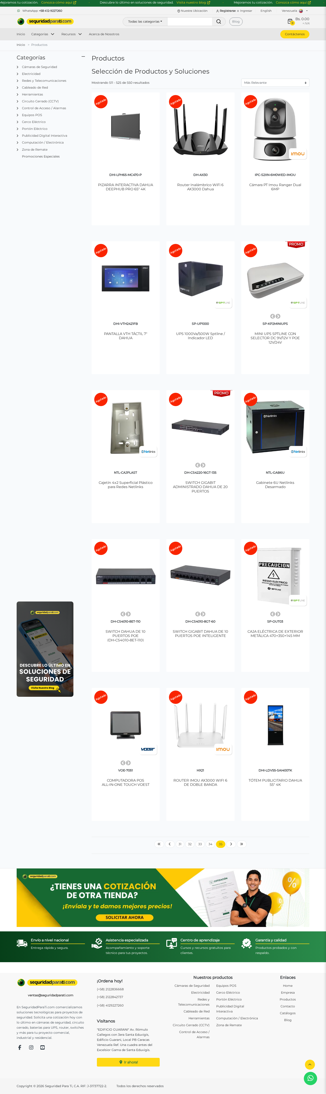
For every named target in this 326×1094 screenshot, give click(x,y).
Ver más (125, 211)
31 (180, 844)
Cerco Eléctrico (228, 993)
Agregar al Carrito (127, 201)
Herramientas (199, 1018)
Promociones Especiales (41, 156)
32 (190, 844)
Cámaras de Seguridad (192, 986)
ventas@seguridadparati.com (50, 995)
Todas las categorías (143, 21)
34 (210, 844)
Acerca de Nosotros (104, 34)
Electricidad (200, 993)
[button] (310, 1065)
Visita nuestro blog (192, 2)
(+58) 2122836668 (110, 989)
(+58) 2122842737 (110, 997)
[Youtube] (42, 1048)
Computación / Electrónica (237, 1018)
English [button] (266, 10)
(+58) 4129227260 (110, 1005)
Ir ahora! (130, 1062)
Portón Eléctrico (229, 999)
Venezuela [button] (290, 10)
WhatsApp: (42, 10)
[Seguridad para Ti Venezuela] (51, 983)
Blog (236, 21)
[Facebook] (20, 1048)
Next (278, 316)
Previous (272, 316)
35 (222, 844)
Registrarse (227, 10)
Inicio (21, 34)
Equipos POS (226, 986)
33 (200, 844)
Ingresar (246, 10)
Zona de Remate (229, 1025)
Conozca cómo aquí (292, 2)
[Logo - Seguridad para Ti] (45, 21)
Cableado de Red (197, 1011)
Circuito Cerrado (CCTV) (191, 1025)
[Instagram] (31, 1048)
